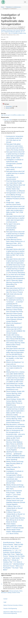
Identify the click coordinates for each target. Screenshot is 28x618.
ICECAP (19, 444)
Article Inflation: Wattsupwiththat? (11, 525)
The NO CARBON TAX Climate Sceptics (15, 332)
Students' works (16, 592)
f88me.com (19, 566)
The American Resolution (16, 272)
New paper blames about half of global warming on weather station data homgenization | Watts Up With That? (15, 209)
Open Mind (10, 325)
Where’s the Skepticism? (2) (15, 362)
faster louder (16, 558)
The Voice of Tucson (16, 292)
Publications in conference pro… (14, 7)
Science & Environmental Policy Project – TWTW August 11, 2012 (14, 492)
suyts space (10, 169)
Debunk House (11, 510)
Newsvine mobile (12, 415)
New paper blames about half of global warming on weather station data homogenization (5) (15, 234)
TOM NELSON (19, 339)
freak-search (12, 222)
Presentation (9, 106)
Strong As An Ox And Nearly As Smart (14, 521)
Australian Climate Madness (12, 552)
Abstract (8, 108)
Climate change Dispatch (14, 320)
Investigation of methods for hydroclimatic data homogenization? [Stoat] (14, 479)
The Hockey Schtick (17, 150)
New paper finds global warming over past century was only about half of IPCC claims (14, 147)
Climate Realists (12, 346)
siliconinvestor (11, 179)
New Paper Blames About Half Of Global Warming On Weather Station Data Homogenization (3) (15, 188)
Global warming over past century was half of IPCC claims (14, 329)
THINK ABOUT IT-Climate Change (14, 527)
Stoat (19, 475)
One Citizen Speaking (15, 458)
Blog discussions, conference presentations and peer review (15, 425)
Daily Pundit (17, 183)
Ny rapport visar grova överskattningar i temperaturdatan (13, 226)
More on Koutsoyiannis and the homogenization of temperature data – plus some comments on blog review (15, 433)
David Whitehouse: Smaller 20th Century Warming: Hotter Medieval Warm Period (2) (15, 385)
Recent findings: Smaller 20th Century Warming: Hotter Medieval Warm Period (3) (15, 418)
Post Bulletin (7, 568)
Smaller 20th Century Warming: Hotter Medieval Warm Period (14, 337)
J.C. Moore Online (12, 533)
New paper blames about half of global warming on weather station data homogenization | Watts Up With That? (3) (15, 410)
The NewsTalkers (13, 468)
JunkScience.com (12, 389)
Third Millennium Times (13, 495)
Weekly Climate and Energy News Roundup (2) (14, 486)
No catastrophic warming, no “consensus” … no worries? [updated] (15, 302)
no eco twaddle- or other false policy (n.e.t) (15, 358)
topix (20, 546)
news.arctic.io (11, 364)
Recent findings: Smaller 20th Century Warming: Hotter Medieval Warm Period (15, 393)
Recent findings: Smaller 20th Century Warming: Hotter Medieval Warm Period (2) (15, 401)
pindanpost (17, 454)
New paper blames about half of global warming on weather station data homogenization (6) (15, 262)
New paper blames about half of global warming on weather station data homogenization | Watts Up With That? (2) (15, 252)
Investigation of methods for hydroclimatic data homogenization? (14, 473)
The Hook (15, 568)
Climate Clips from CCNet (14, 356)
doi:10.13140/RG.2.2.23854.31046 (17, 33)
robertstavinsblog (18, 564)
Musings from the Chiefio (17, 556)
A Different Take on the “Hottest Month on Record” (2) (15, 513)
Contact (5, 599)
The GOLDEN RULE (15, 354)
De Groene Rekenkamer (15, 421)
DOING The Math (11, 467)
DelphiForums (11, 405)
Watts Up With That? (13, 158)
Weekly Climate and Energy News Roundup (14, 462)
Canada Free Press (16, 311)
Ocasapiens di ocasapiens (15, 298)
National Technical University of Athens (13, 605)
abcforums (7, 558)
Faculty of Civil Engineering (10, 608)
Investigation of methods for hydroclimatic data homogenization (14, 161)
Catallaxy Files (7, 562)
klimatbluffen (10, 230)
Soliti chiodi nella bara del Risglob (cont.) (14, 295)
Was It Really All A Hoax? (14, 167)
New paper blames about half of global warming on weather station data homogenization (15, 154)
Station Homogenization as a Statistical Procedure (15, 197)
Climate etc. (15, 560)
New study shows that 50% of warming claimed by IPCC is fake (15, 290)
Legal (5, 602)
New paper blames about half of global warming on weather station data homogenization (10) (15, 379)
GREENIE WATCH (12, 397)
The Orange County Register (15, 449)
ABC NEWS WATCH (16, 374)
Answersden (20, 278)
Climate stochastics (14, 591)
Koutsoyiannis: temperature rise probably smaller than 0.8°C (14, 138)
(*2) (16, 550)
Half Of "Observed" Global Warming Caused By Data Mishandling (14, 282)
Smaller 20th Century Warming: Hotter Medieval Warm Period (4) (14, 442)
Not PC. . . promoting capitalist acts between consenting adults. (14, 306)
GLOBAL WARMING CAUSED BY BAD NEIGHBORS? (15, 456)
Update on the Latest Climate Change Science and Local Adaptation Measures (15, 500)
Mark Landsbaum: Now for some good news (14, 447)
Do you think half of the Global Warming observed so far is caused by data (15, 276)
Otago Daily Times (9, 554)
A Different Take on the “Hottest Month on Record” (14, 507)
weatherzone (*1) (8, 550)
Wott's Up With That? (16, 382)
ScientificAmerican (9, 542)
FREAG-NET (13, 237)
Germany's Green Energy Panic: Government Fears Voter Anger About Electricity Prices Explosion (15, 316)
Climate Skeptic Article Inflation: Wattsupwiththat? (14, 530)
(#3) (16, 546)
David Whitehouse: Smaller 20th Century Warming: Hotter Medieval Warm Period (15, 343)
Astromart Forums (8, 566)
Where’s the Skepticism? (14, 323)
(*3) (20, 550)
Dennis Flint (10, 483)
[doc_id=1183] (7, 119)
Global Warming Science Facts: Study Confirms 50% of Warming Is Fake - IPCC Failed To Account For (15, 242)
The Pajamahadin (11, 285)
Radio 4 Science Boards (12, 543)
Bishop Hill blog (16, 195)
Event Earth (16, 204)
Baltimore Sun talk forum (10, 548)
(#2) (12, 546)
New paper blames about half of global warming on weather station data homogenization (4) (15, 219)
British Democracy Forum (17, 265)
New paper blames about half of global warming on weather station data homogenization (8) (15, 351)
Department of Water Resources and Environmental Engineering (13, 612)
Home (2, 7)
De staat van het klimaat (14, 428)
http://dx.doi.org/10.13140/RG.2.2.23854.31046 (12, 115)
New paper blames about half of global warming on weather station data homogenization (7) (15, 269)
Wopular (21, 191)
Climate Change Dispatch (15, 503)
